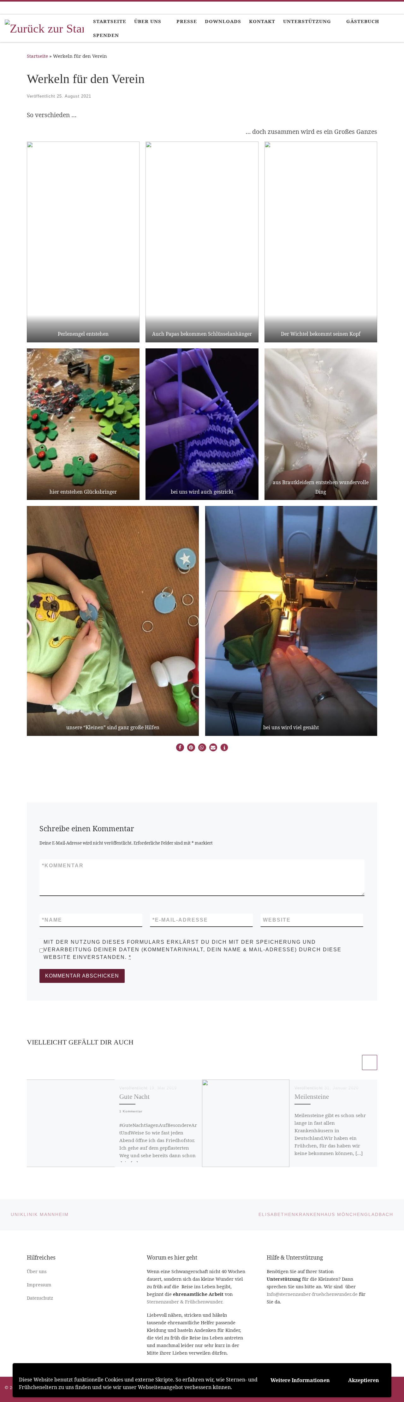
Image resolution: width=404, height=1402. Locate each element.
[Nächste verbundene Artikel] (369, 1062)
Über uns (36, 1271)
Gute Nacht (134, 1096)
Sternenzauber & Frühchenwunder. (185, 1302)
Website (277, 920)
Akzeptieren (363, 1380)
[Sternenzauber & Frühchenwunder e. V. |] (44, 27)
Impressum (39, 1285)
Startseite (37, 56)
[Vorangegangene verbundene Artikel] (353, 1062)
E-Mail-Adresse (180, 920)
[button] (180, 747)
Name (52, 920)
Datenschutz (40, 1298)
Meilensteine (311, 1096)
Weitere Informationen (300, 1380)
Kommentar (63, 865)
